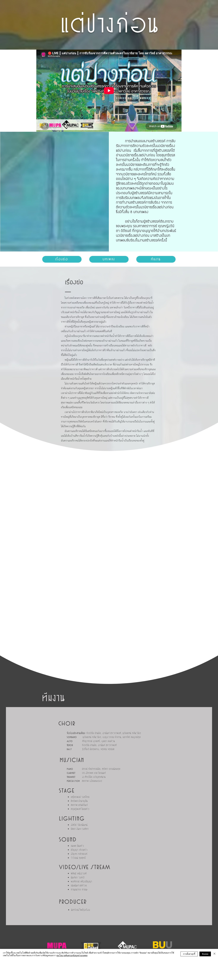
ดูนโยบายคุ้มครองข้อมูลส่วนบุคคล (72, 955)
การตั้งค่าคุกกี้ (189, 953)
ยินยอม (205, 953)
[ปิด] (214, 954)
